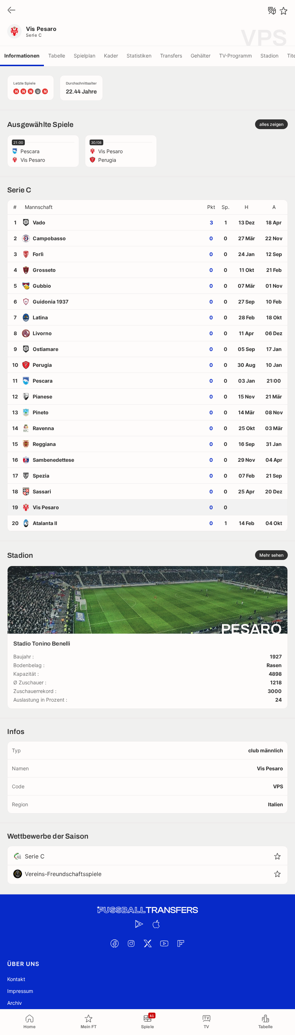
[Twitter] (147, 943)
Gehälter (200, 56)
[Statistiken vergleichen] (272, 10)
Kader (111, 56)
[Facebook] (114, 943)
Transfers (171, 56)
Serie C (34, 35)
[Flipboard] (180, 943)
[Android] (139, 923)
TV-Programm (235, 56)
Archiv (14, 1003)
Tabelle (56, 56)
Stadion (269, 56)
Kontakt (16, 979)
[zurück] (11, 10)
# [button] (15, 207)
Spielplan (84, 56)
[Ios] (155, 923)
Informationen (22, 56)
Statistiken (139, 56)
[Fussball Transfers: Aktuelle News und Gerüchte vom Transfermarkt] (147, 910)
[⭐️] (283, 10)
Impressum (20, 991)
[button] (113, 207)
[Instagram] (131, 943)
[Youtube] (164, 943)
